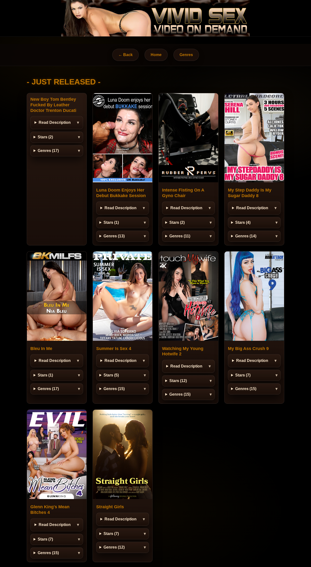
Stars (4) (243, 222)
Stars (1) (111, 222)
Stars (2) (45, 137)
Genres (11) (179, 236)
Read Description (55, 122)
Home (156, 55)
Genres (186, 55)
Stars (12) (178, 381)
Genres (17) (48, 151)
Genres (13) (114, 236)
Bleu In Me (41, 348)
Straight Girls (110, 506)
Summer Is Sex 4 (113, 348)
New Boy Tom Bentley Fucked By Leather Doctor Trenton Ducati (53, 105)
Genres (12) (114, 547)
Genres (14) (245, 236)
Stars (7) (243, 375)
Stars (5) (111, 375)
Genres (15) (114, 389)
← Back (125, 55)
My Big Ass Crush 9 (248, 348)
